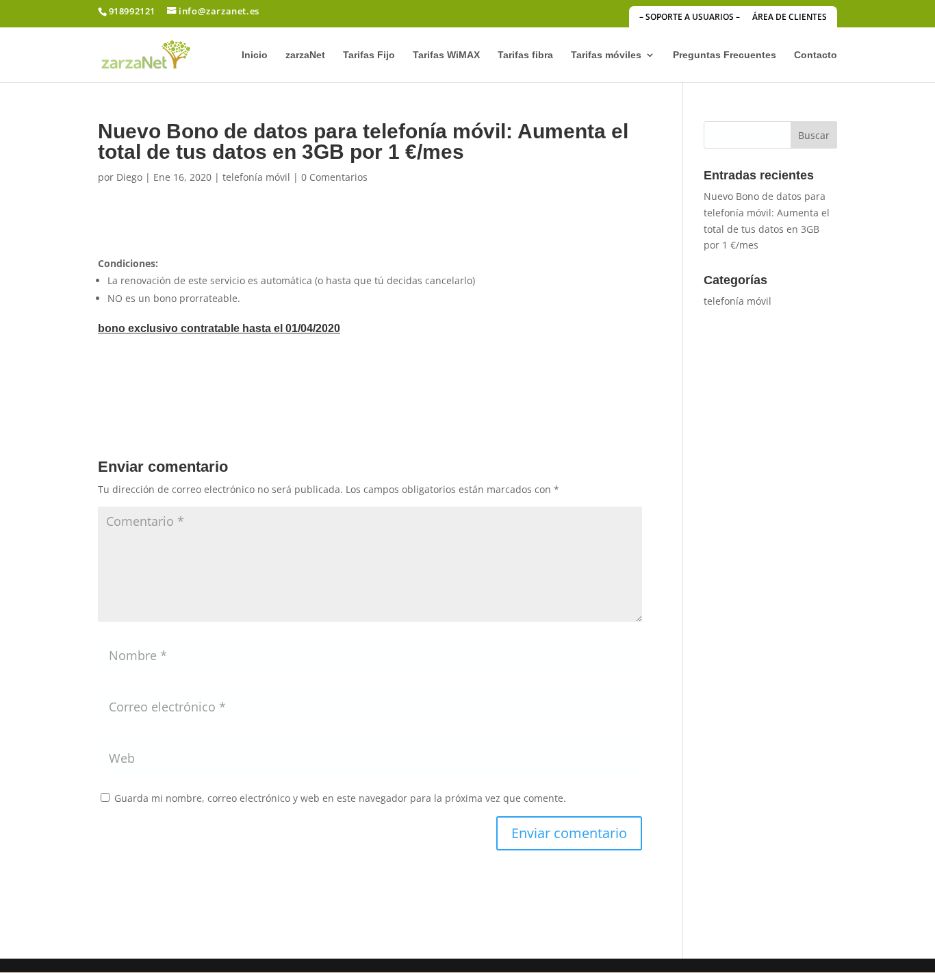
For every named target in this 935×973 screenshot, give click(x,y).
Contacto (815, 55)
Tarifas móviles (606, 55)
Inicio (255, 55)
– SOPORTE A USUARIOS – (689, 18)
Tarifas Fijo (369, 55)
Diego (129, 177)
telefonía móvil (256, 177)
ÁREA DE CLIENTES (789, 18)
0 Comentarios (334, 177)
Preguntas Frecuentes (724, 55)
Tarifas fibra (525, 55)
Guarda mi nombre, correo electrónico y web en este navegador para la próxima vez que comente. (340, 798)
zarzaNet (305, 55)
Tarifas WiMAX (446, 55)
